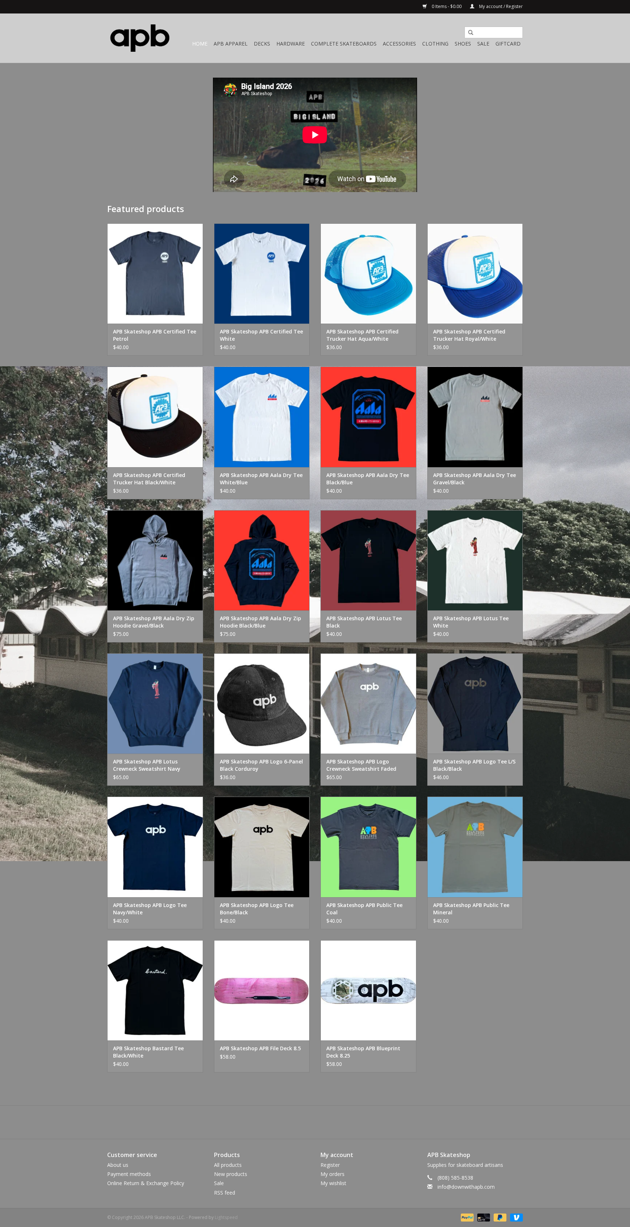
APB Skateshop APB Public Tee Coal (364, 909)
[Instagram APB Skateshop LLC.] (328, 1122)
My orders (332, 1174)
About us (117, 1164)
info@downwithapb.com (466, 1186)
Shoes (463, 43)
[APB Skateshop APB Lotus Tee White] (475, 560)
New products (230, 1174)
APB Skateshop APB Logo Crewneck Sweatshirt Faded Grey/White (361, 765)
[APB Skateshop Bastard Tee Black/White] (155, 990)
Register (330, 1164)
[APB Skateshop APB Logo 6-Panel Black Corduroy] (262, 703)
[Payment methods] (466, 1217)
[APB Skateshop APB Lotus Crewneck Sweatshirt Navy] (155, 703)
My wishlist (333, 1183)
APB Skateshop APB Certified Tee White (261, 335)
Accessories (399, 43)
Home (199, 43)
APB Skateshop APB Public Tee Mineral (471, 909)
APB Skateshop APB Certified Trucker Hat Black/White (149, 479)
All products (228, 1164)
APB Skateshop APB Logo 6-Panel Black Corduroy (261, 765)
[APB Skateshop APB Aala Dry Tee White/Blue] (262, 417)
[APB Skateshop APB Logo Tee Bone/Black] (262, 847)
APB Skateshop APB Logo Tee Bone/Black (256, 909)
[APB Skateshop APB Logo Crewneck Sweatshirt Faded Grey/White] (368, 703)
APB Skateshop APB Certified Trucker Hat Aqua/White (362, 335)
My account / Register (500, 6)
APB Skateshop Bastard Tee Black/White (148, 1052)
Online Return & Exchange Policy (145, 1183)
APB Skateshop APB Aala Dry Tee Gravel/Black (474, 479)
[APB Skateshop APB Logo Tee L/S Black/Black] (475, 703)
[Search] (468, 33)
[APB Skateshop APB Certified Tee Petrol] (155, 273)
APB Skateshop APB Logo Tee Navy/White (150, 909)
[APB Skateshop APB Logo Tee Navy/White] (155, 847)
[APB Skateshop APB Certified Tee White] (262, 273)
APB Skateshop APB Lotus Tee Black (364, 622)
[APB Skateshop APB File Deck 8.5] (262, 990)
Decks (262, 43)
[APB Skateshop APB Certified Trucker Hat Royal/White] (475, 273)
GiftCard (508, 43)
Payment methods (129, 1174)
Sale (483, 43)
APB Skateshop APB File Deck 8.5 (260, 1048)
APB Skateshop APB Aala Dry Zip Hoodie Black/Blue (260, 622)
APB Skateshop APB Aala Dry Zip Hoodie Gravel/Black (153, 622)
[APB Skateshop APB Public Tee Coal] (368, 847)
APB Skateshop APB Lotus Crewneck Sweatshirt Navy (146, 765)
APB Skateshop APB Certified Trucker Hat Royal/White (469, 335)
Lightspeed (226, 1217)
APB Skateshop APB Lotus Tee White (471, 622)
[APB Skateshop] (140, 38)
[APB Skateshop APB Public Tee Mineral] (475, 847)
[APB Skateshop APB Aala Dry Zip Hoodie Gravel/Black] (155, 560)
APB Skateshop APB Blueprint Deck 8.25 (363, 1052)
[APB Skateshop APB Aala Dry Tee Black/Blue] (368, 417)
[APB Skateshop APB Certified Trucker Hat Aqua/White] (368, 273)
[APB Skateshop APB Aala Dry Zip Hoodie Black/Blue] (262, 560)
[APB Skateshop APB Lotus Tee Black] (368, 560)
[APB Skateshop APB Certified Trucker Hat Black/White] (155, 417)
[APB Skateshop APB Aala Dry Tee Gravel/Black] (475, 417)
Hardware (290, 43)
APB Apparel (231, 43)
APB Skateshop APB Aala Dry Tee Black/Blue (367, 479)
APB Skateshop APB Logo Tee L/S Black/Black (474, 765)
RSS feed (224, 1192)
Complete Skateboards (344, 43)
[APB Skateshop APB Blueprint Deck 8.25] (368, 990)
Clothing (435, 43)
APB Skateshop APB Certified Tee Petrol (154, 335)
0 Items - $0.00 (447, 6)
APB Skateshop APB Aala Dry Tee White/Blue (261, 479)
